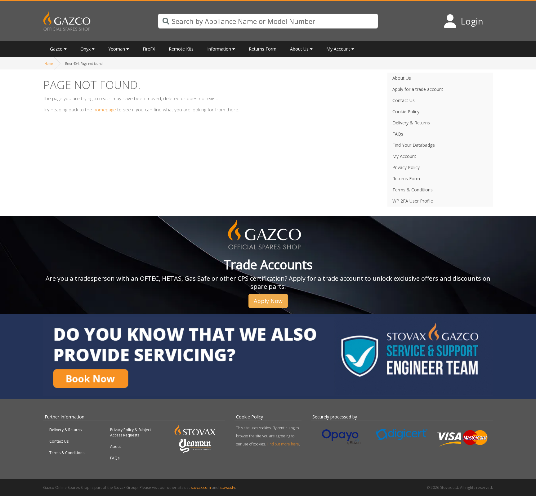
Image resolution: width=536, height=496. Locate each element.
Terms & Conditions (66, 452)
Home (48, 63)
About (115, 446)
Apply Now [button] (268, 301)
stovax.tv (227, 487)
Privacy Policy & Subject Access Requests (130, 432)
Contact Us (59, 441)
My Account (338, 49)
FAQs (114, 458)
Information (219, 49)
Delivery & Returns (65, 429)
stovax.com (201, 487)
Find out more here (283, 444)
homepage (104, 109)
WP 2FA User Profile (412, 201)
